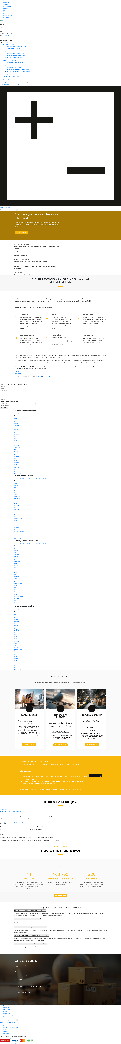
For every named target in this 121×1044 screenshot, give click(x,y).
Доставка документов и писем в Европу (18, 69)
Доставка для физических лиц (15, 53)
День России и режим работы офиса (10, 811)
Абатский (16, 423)
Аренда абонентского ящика (11, 76)
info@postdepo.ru (5, 28)
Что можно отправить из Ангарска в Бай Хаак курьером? (30, 927)
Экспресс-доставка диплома (14, 67)
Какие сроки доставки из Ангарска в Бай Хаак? (27, 919)
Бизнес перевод (7, 78)
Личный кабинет (5, 84)
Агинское (16, 440)
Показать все (18, 373)
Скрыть (17, 371)
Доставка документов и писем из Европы (18, 71)
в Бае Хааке (46, 376)
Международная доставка (10, 60)
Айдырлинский (18, 453)
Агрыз (15, 442)
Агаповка (16, 434)
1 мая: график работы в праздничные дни (12, 832)
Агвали (16, 436)
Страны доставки (15, 1043)
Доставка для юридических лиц (16, 55)
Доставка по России (8, 44)
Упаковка (6, 74)
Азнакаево (17, 447)
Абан (15, 422)
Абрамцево (17, 431)
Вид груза (4, 390)
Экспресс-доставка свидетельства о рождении (20, 66)
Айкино (16, 455)
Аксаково (16, 462)
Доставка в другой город (13, 48)
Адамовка (16, 444)
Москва (2, 809)
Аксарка (16, 464)
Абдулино (16, 425)
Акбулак (16, 458)
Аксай (15, 460)
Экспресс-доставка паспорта (15, 62)
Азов (15, 449)
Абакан (16, 420)
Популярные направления (14, 52)
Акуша (15, 471)
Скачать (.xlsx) (96, 776)
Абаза (15, 418)
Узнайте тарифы (21, 232)
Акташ (15, 469)
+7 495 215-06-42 (4, 26)
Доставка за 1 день (12, 50)
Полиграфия (6, 80)
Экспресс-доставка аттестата (15, 64)
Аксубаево (16, 467)
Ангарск (24, 82)
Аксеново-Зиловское (19, 466)
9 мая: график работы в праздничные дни (12, 822)
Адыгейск (16, 445)
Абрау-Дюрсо (17, 433)
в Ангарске (39, 376)
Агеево (15, 438)
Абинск (16, 429)
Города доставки (4, 1043)
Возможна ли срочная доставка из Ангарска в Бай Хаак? (30, 943)
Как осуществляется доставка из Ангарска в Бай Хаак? (29, 910)
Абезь (15, 427)
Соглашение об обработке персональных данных (14, 1038)
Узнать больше (60, 895)
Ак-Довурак (17, 456)
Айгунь (16, 451)
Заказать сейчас (29, 744)
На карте (6, 35)
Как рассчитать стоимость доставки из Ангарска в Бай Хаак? (31, 935)
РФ (5, 809)
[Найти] (17, 210)
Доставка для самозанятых (14, 57)
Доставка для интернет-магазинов (16, 46)
